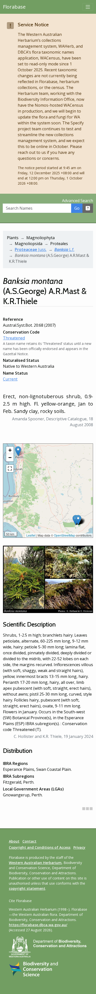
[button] (18, 451)
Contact (29, 841)
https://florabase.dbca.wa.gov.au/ (38, 924)
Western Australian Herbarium (35, 862)
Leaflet (30, 535)
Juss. (31, 249)
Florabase (14, 6)
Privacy (79, 847)
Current (10, 379)
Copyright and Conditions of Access (39, 847)
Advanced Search (77, 200)
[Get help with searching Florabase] (87, 208)
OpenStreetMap (64, 535)
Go (77, 208)
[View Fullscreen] (10, 468)
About (14, 841)
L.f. (64, 249)
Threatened (14, 338)
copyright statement (27, 888)
